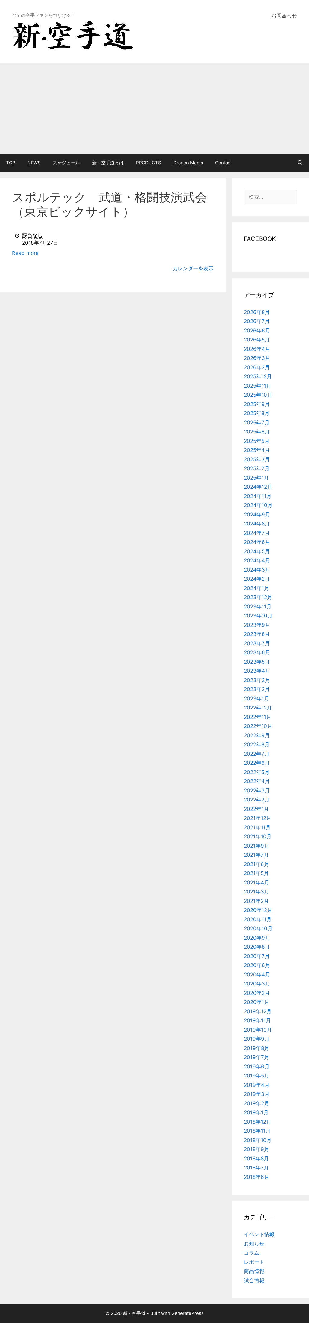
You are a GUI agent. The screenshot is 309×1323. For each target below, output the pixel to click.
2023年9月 (257, 625)
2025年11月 (257, 386)
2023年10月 (258, 616)
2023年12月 (258, 597)
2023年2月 (257, 689)
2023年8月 (257, 634)
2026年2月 (257, 367)
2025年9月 (257, 404)
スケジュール (66, 163)
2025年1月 (256, 478)
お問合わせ (284, 16)
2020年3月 (257, 984)
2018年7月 (256, 1168)
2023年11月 (258, 607)
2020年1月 (256, 1002)
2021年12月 (257, 818)
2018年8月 (256, 1159)
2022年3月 (257, 791)
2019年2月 (256, 1103)
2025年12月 (258, 376)
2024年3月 (257, 570)
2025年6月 (257, 432)
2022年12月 (258, 708)
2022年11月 (257, 717)
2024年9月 (257, 515)
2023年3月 (257, 680)
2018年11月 (257, 1131)
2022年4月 (257, 781)
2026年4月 (257, 349)
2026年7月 (257, 321)
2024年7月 (257, 533)
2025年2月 (256, 468)
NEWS (34, 163)
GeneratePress (187, 1313)
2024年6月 (257, 542)
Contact (223, 163)
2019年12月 (258, 1011)
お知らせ (254, 1244)
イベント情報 (259, 1234)
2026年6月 (257, 331)
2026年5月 (257, 340)
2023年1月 (256, 699)
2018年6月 (256, 1177)
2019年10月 (258, 1030)
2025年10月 (258, 395)
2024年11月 (258, 496)
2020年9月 (257, 938)
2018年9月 (256, 1149)
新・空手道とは (108, 163)
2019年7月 (256, 1057)
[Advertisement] (154, 108)
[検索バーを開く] (300, 163)
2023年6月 (257, 652)
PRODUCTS (148, 163)
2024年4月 (257, 560)
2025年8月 (256, 413)
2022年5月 (256, 772)
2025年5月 (256, 441)
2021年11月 (257, 827)
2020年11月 (258, 919)
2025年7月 (256, 423)
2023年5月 (257, 662)
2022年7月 (256, 754)
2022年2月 (256, 800)
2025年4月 (257, 450)
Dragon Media (188, 163)
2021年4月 (256, 883)
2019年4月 (256, 1085)
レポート (254, 1262)
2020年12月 (258, 910)
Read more (25, 253)
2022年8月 (256, 744)
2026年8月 (257, 312)
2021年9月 (256, 846)
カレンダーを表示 (193, 268)
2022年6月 (257, 763)
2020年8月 (257, 947)
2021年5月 (256, 873)
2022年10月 (258, 726)
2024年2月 (257, 579)
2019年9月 (256, 1039)
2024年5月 (257, 551)
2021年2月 (256, 901)
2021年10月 (258, 836)
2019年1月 (256, 1112)
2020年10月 (258, 928)
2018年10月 (258, 1140)
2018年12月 (257, 1122)
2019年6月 (256, 1067)
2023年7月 (257, 643)
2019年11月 (257, 1020)
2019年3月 (256, 1094)
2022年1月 (256, 809)
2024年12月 (258, 487)
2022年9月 (257, 735)
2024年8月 (257, 524)
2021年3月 (256, 892)
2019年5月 (256, 1076)
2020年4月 (257, 975)
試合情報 (254, 1280)
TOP (10, 163)
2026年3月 (257, 358)
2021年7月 (256, 855)
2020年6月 (257, 965)
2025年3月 (257, 459)
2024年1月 (256, 588)
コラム (251, 1253)
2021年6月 (256, 864)
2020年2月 (257, 993)
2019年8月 (256, 1048)
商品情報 (254, 1271)
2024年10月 (258, 505)
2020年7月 (257, 956)
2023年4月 (257, 671)
